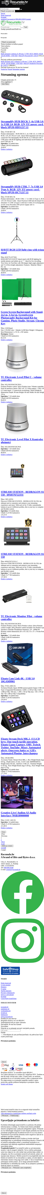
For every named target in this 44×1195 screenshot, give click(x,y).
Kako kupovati (6, 15)
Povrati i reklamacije (8, 993)
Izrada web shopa (7, 1084)
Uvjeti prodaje (5, 985)
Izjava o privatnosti (7, 995)
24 (3, 848)
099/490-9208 (20, 19)
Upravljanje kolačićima (8, 998)
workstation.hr (6, 1011)
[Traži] (21, 9)
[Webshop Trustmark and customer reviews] (10, 974)
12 (2, 848)
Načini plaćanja (6, 991)
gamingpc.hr (5, 1009)
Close (3, 832)
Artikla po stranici (7, 846)
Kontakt (3, 17)
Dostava (3, 987)
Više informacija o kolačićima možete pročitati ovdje (18, 1113)
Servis (3, 13)
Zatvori (4, 1062)
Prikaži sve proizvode (8, 42)
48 (5, 848)
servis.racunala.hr (7, 1017)
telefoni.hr (4, 1015)
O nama (3, 989)
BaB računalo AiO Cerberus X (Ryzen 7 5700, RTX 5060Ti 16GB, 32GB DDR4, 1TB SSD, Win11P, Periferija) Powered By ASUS (22, 63)
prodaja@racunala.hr (8, 19)
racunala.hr (4, 1007)
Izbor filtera (5, 84)
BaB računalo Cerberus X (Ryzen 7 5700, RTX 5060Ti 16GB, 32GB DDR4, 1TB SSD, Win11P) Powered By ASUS (22, 55)
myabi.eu (4, 1013)
